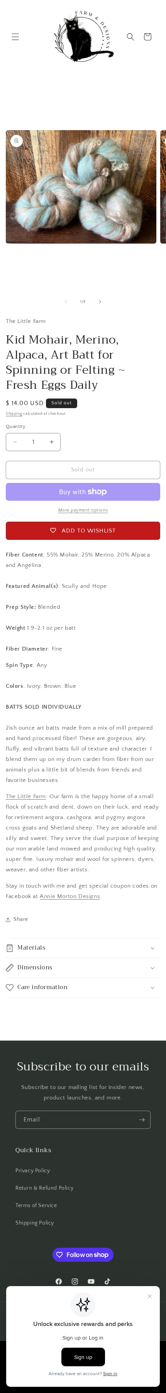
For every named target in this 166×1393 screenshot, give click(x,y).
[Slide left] (66, 301)
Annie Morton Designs (70, 896)
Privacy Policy (32, 1171)
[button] (15, 36)
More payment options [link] (83, 510)
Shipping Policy (34, 1223)
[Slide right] (99, 301)
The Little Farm (26, 796)
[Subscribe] (141, 1120)
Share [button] (21, 919)
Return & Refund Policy (44, 1188)
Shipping (14, 414)
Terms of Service (36, 1205)
